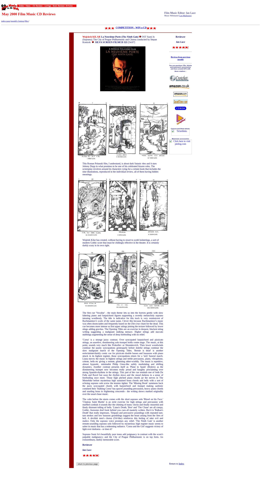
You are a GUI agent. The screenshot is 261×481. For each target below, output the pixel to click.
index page (5, 21)
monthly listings (17, 21)
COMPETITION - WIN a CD (131, 27)
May (27, 21)
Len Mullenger (185, 16)
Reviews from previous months (180, 58)
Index (181, 463)
